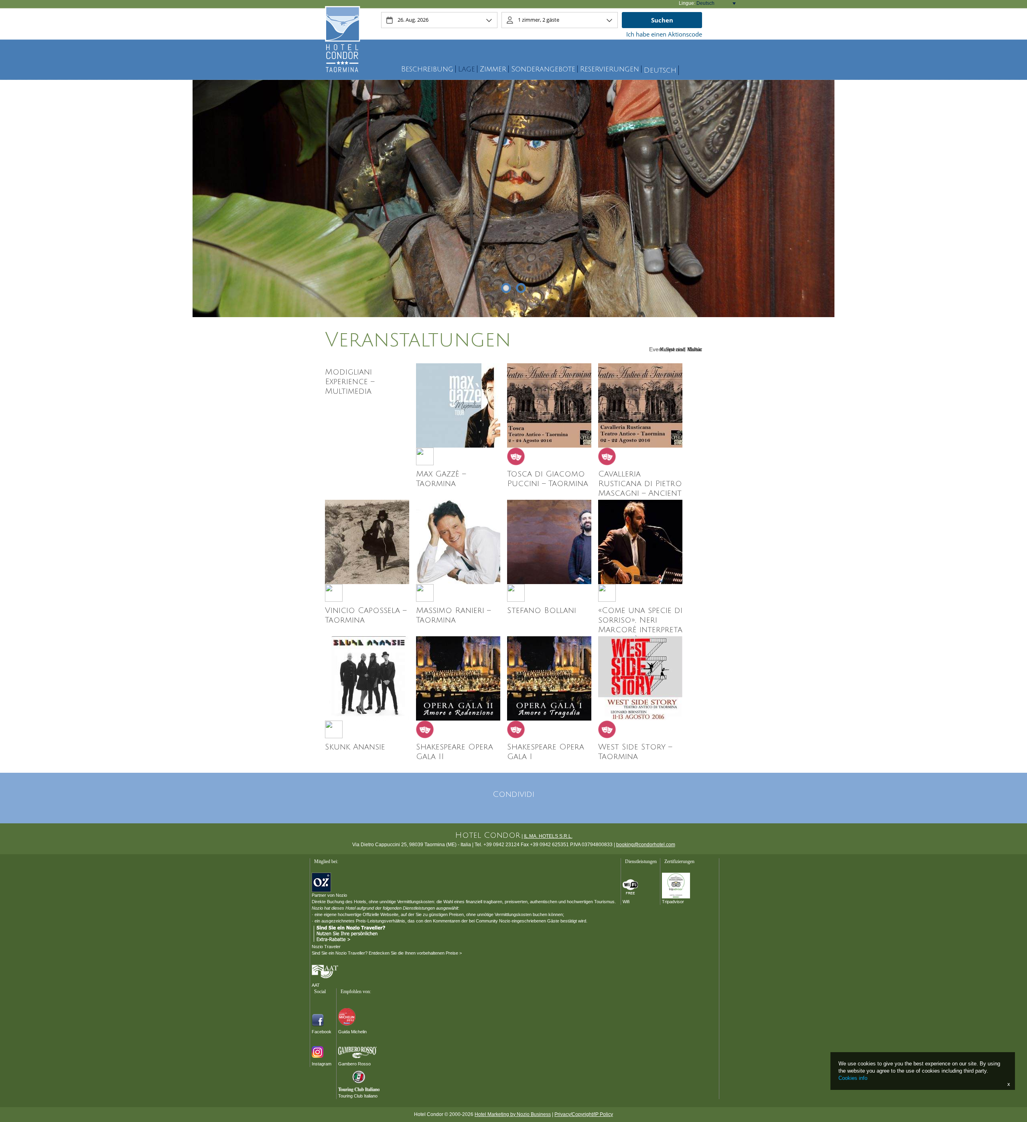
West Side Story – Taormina (635, 752)
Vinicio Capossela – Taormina (365, 615)
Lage (466, 69)
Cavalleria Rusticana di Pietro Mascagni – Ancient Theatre (640, 488)
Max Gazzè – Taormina (441, 479)
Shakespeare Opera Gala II (454, 752)
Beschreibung (427, 69)
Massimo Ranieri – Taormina (453, 615)
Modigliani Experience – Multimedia (349, 382)
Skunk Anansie (355, 747)
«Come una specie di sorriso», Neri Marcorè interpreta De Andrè (640, 625)
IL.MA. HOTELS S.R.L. (548, 836)
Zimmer (493, 69)
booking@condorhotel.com (645, 844)
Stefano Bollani (541, 610)
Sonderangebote (543, 69)
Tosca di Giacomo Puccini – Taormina (547, 479)
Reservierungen (609, 69)
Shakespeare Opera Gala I (545, 752)
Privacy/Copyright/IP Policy (583, 1114)
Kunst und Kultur (681, 349)
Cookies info (852, 1078)
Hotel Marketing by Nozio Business (513, 1114)
